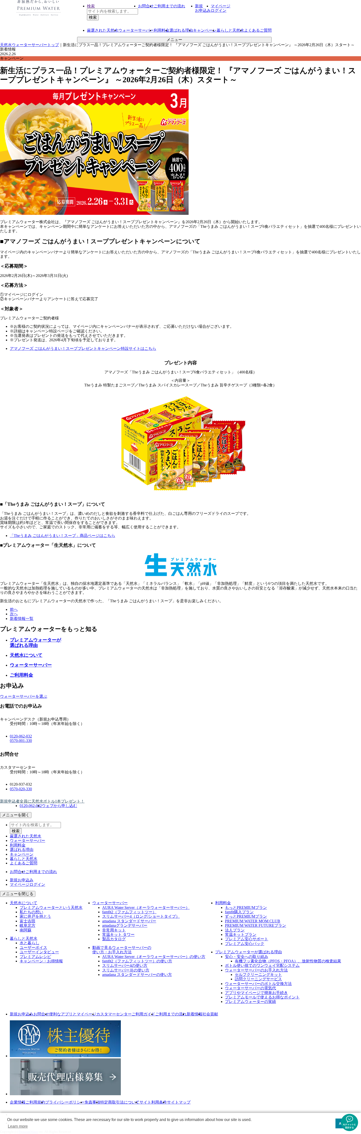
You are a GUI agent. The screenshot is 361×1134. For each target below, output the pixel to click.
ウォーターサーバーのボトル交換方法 (258, 984)
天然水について (26, 655)
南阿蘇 (25, 930)
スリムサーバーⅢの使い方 (125, 970)
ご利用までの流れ (169, 6)
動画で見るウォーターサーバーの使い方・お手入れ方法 (121, 949)
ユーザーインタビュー (39, 952)
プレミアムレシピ (35, 957)
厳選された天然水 (25, 836)
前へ (14, 609)
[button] (349, 1122)
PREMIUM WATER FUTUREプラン (255, 925)
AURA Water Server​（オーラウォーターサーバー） (146, 907)
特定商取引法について (119, 1102)
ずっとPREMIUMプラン (246, 916)
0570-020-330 (21, 789)
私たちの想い (31, 912)
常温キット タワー (118, 934)
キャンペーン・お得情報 (41, 961)
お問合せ (146, 6)
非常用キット (114, 930)
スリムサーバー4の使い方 (124, 965)
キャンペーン (205, 30)
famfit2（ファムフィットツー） (129, 912)
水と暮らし (29, 943)
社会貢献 (210, 1014)
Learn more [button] (18, 1126)
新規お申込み (21, 1014)
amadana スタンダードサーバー (129, 921)
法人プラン (235, 930)
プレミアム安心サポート (246, 939)
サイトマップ (179, 1102)
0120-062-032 (21, 736)
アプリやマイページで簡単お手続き (256, 993)
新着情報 (194, 1014)
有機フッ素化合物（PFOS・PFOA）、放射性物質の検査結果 (288, 961)
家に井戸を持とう (35, 916)
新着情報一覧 (21, 618)
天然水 (102, 30)
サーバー (136, 30)
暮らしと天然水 (230, 30)
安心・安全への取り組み (246, 957)
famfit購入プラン (239, 912)
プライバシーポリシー (64, 1102)
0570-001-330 (21, 740)
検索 (91, 6)
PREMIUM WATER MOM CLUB (252, 921)
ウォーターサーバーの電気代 (250, 988)
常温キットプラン (240, 934)
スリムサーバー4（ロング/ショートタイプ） (141, 916)
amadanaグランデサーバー (124, 925)
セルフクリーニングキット (258, 974)
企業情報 (18, 1102)
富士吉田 (27, 921)
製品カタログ (114, 939)
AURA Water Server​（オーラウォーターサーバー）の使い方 (153, 957)
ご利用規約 (35, 1102)
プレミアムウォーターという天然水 (51, 907)
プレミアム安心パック (244, 944)
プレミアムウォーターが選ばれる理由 (35, 642)
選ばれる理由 (181, 30)
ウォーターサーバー (31, 665)
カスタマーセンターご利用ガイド (125, 1014)
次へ (14, 614)
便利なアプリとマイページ (72, 1014)
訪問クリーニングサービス (258, 979)
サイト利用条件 (153, 1102)
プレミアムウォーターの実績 (250, 1001)
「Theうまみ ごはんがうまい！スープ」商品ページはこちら (62, 535)
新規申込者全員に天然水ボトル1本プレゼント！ (42, 801)
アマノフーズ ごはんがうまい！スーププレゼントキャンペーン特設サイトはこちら (83, 348)
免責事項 (92, 1102)
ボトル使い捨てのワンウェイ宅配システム (262, 965)
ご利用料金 (21, 675)
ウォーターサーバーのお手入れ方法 (256, 970)
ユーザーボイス (33, 947)
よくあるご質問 (258, 30)
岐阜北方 (27, 925)
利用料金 (161, 30)
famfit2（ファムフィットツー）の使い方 (137, 961)
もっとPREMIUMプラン (246, 907)
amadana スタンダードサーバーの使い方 (137, 974)
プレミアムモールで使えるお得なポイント (262, 997)
